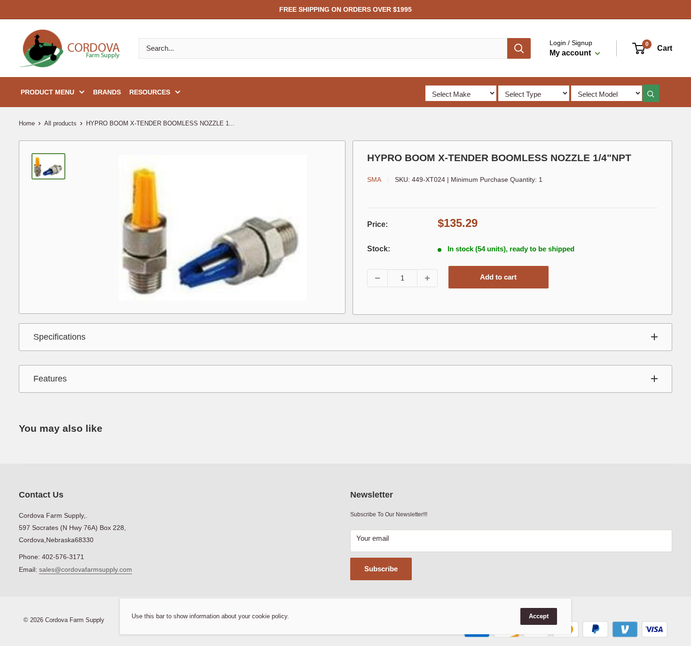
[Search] (519, 48)
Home (27, 123)
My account (571, 53)
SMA (374, 179)
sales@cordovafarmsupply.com (85, 569)
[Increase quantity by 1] (427, 278)
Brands (107, 92)
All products (60, 123)
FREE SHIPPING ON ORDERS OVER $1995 (345, 9)
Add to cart (498, 277)
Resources (149, 92)
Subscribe (381, 569)
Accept (539, 616)
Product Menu (47, 92)
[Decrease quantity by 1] (377, 278)
